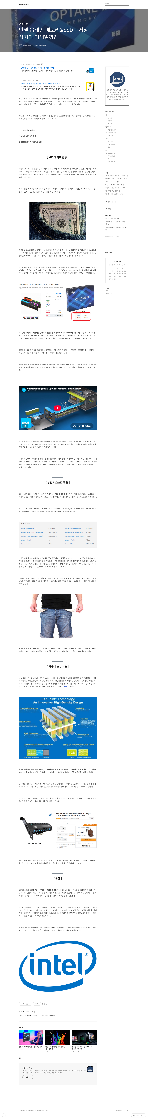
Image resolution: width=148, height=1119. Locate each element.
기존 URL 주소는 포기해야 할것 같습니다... (116, 228)
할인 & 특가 (111, 161)
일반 (109, 159)
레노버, (123, 176)
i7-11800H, (123, 179)
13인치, (117, 182)
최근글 (107, 202)
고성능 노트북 (112, 132)
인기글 (114, 202)
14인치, (107, 188)
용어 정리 (110, 142)
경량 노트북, (120, 185)
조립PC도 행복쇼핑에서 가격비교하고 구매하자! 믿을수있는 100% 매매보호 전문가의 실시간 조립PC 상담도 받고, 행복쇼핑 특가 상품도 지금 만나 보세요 (50, 87)
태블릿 (110, 121)
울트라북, (117, 191)
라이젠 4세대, (109, 194)
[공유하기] (27, 1003)
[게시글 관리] (29, 1003)
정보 (106, 138)
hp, (128, 176)
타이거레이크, (109, 191)
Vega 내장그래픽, (110, 185)
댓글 (20, 1058)
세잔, (112, 188)
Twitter (117, 237)
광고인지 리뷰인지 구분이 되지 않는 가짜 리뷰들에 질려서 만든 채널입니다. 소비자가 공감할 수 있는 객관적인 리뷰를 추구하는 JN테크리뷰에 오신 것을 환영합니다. (54, 1072)
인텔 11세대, (116, 179)
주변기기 (110, 123)
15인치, (122, 194)
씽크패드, (108, 179)
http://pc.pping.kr (27, 80)
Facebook (109, 237)
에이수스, (118, 176)
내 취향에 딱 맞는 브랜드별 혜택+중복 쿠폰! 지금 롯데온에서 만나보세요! (47, 70)
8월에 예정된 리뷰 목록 (112, 218)
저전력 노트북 (112, 130)
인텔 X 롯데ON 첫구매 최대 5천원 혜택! (37, 67)
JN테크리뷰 (24, 4)
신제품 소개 (111, 153)
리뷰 (106, 115)
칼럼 (109, 147)
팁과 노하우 (111, 144)
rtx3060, (122, 188)
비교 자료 (110, 135)
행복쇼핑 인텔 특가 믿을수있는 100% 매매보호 (40, 83)
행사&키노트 (111, 156)
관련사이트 (118, 1110)
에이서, (117, 188)
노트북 (110, 118)
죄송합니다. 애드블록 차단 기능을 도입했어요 (116, 223)
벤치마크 (108, 127)
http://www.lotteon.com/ (30, 64)
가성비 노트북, (109, 176)
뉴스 (106, 150)
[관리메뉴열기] (3, 1115)
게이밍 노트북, (109, 182)
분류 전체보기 (109, 111)
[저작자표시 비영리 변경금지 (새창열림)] (44, 1004)
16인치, (116, 194)
